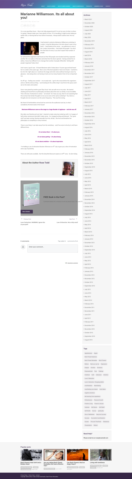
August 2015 (88, 170)
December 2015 (89, 156)
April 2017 (88, 98)
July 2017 (88, 88)
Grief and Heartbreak (26, 469)
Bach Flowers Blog (78, 6)
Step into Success (101, 414)
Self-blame (94, 407)
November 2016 (89, 116)
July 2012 (88, 289)
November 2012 (89, 278)
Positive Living (89, 403)
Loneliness (93, 467)
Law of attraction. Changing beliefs (94, 382)
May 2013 (88, 260)
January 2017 (89, 109)
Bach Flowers (51, 6)
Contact (108, 6)
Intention (105, 375)
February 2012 (89, 304)
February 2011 (89, 322)
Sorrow (94, 411)
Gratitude (87, 375)
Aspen (95, 353)
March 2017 (88, 102)
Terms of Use (31, 475)
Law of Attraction (89, 378)
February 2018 (89, 62)
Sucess (87, 421)
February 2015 (89, 192)
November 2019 (89, 41)
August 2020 (88, 30)
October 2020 (89, 26)
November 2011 (89, 311)
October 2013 (89, 246)
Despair (87, 367)
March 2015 (88, 188)
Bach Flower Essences (91, 357)
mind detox (103, 389)
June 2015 (88, 178)
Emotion (93, 367)
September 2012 (90, 286)
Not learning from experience (92, 396)
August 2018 (88, 52)
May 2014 (88, 224)
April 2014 (88, 228)
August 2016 (88, 127)
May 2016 (88, 138)
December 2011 (89, 307)
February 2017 (89, 106)
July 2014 (88, 217)
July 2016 (88, 131)
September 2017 (90, 80)
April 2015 (88, 185)
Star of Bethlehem (89, 414)
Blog (30, 21)
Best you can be (94, 364)
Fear (95, 371)
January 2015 (89, 196)
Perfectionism (88, 400)
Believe (87, 364)
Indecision (99, 375)
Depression (104, 364)
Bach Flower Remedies (91, 360)
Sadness (87, 407)
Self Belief (102, 407)
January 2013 (89, 271)
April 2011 (88, 318)
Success (87, 418)
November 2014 (89, 203)
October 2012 (89, 282)
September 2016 (90, 124)
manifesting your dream (91, 389)
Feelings (101, 371)
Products (89, 6)
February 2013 (89, 268)
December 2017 (89, 70)
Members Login (98, 6)
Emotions (99, 367)
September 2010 (90, 336)
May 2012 (88, 296)
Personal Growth (98, 400)
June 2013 (88, 257)
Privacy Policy (24, 475)
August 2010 (88, 340)
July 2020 (88, 34)
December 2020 (89, 23)
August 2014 (88, 214)
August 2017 (88, 84)
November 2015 (89, 160)
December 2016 (89, 113)
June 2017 (88, 91)
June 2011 (88, 314)
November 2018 (89, 48)
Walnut (95, 425)
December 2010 (89, 325)
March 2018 (88, 59)
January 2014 (89, 239)
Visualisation (88, 425)
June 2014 (88, 221)
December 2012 (89, 275)
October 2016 (89, 120)
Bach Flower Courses (64, 6)
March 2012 (88, 300)
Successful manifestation (98, 418)
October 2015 (89, 163)
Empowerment (89, 371)
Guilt (93, 375)
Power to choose (98, 403)
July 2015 (88, 174)
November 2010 (89, 329)
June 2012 (88, 293)
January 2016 (89, 152)
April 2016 (88, 142)
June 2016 (88, 134)
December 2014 (89, 199)
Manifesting (97, 385)
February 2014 (89, 235)
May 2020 (88, 37)
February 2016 (89, 149)
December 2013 (89, 242)
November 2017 (89, 73)
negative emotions (90, 393)
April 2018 (88, 55)
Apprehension (88, 353)
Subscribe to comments (73, 263)
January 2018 (89, 66)
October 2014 (89, 206)
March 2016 (88, 145)
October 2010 (89, 332)
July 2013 (88, 253)
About (43, 6)
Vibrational (106, 421)
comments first (72, 241)
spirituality (101, 411)
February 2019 (89, 44)
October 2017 (89, 77)
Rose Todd (36, 21)
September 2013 (90, 250)
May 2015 (88, 181)
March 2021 (88, 19)
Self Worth (87, 411)
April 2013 (88, 264)
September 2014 (90, 210)
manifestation (88, 385)
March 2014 (88, 232)
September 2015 (90, 167)
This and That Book (96, 421)
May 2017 (88, 95)
